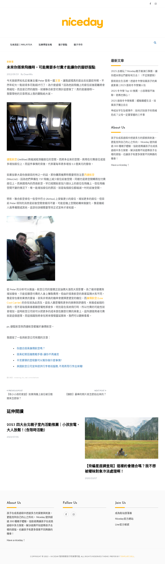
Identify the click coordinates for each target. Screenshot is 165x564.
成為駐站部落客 (123, 513)
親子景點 (62, 44)
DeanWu (28, 74)
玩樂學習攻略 (45, 44)
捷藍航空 (12, 159)
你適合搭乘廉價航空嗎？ (31, 348)
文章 (57, 80)
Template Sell (127, 556)
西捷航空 (89, 174)
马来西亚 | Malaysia (21, 44)
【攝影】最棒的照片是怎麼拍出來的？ (85, 394)
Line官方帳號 (122, 524)
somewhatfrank (33, 377)
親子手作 (78, 44)
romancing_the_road (21, 377)
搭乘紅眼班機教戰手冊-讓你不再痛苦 (38, 354)
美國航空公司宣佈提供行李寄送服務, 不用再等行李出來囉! (50, 366)
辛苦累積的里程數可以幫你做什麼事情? (39, 360)
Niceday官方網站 (124, 518)
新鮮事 (10, 61)
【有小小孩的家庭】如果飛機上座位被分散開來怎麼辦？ (30, 396)
